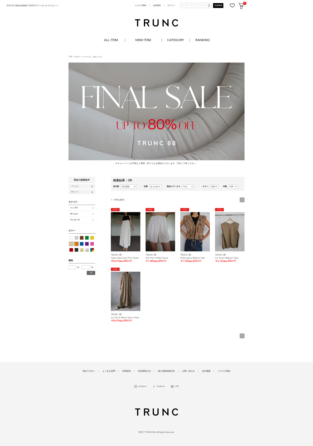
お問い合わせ (188, 371)
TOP (70, 57)
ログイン (171, 6)
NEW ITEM (143, 40)
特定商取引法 (144, 371)
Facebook (161, 386)
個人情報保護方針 (166, 371)
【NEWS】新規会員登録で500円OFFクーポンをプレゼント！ (32, 6)
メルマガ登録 (140, 6)
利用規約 (126, 371)
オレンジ (97, 57)
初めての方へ (89, 371)
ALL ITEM (111, 40)
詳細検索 (218, 6)
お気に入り (232, 5)
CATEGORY (175, 40)
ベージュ (88, 57)
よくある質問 (109, 371)
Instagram (142, 386)
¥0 (241, 9)
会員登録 (157, 6)
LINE (177, 386)
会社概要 (206, 371)
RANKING (202, 40)
